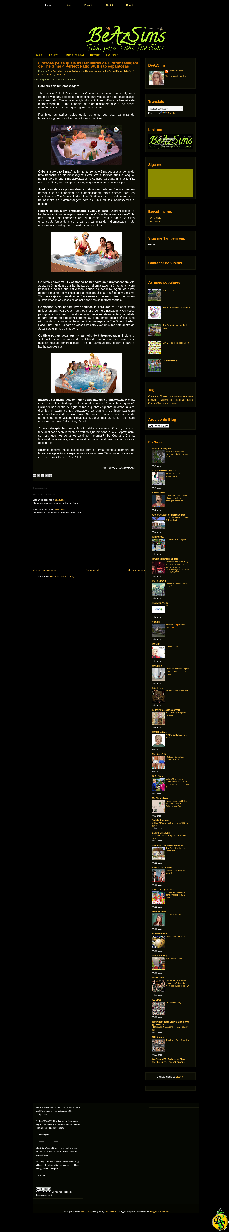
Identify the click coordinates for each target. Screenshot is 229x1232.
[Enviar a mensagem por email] (34, 475)
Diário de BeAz (75, 55)
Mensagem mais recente (45, 570)
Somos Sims (158, 492)
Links (68, 5)
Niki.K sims (158, 1037)
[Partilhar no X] (42, 475)
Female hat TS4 (173, 646)
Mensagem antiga (136, 570)
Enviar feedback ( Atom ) (62, 576)
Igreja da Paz (169, 290)
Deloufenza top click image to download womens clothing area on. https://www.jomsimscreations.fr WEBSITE (177, 567)
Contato (110, 5)
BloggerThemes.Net (159, 1211)
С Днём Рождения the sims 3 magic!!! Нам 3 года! (175, 895)
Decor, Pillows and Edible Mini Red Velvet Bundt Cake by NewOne (176, 803)
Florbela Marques (176, 71)
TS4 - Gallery (154, 218)
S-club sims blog (160, 820)
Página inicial (92, 570)
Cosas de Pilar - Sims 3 (164, 470)
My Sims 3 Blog (160, 798)
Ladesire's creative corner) (166, 710)
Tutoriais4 (60, 74)
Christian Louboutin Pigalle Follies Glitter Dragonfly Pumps (177, 671)
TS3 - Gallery (154, 221)
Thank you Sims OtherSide (177, 1040)
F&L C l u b (157, 688)
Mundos (161, 403)
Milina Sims (158, 978)
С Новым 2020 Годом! (176, 539)
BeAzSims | (86, 1211)
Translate (172, 113)
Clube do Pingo (170, 360)
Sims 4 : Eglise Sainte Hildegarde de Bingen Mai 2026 (177, 454)
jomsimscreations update (165, 559)
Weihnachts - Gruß (174, 958)
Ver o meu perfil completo (175, 76)
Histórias (95, 55)
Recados (130, 5)
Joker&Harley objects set (177, 691)
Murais (174, 403)
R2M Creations (159, 732)
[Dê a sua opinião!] (38, 475)
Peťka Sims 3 (159, 581)
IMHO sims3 (158, 537)
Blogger (179, 1077)
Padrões (188, 396)
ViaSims (156, 622)
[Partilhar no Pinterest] (50, 475)
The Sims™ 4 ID (160, 603)
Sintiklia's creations (162, 867)
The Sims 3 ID (159, 754)
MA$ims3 (157, 666)
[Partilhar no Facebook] (46, 475)
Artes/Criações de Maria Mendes (169, 515)
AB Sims (156, 1000)
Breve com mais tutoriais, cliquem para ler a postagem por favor (177, 498)
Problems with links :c (175, 914)
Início (48, 5)
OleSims (156, 644)
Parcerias (89, 5)
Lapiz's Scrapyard (161, 833)
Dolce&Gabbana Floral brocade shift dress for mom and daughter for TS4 (177, 983)
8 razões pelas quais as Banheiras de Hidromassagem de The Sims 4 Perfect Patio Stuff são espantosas (88, 65)
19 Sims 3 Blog (159, 955)
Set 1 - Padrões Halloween (176, 343)
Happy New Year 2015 (175, 936)
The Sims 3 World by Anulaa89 (167, 845)
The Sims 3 (53, 55)
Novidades (176, 396)
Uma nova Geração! (175, 1003)
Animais (168, 403)
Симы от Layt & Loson (163, 889)
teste (168, 606)
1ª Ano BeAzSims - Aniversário (177, 307)
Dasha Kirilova (159, 911)
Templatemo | (112, 1211)
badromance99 (159, 933)
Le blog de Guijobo (161, 448)
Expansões (168, 400)
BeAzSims (60, 500)
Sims (165, 396)
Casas (154, 396)
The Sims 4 (112, 55)
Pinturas (154, 399)
